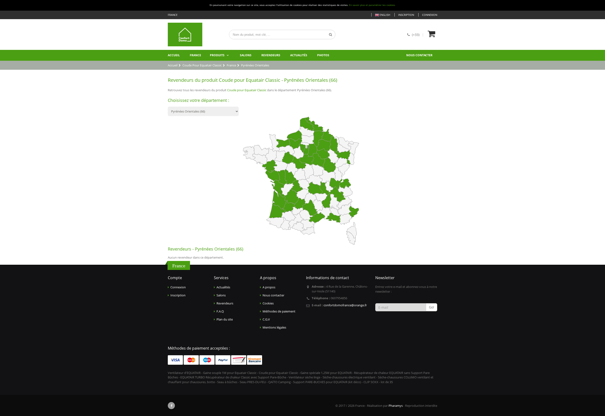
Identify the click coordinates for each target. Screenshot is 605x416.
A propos (269, 287)
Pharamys (396, 405)
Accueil (174, 55)
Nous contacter (419, 55)
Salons (245, 55)
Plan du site (224, 319)
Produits (217, 55)
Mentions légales (274, 327)
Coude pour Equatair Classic (246, 90)
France (195, 55)
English (384, 15)
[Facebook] (171, 405)
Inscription (406, 15)
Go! (431, 307)
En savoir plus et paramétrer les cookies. (372, 5)
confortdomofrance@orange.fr (345, 305)
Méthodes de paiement (279, 311)
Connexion (429, 15)
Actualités (298, 55)
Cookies (268, 303)
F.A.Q (220, 311)
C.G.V (266, 319)
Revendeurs (270, 55)
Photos (323, 55)
